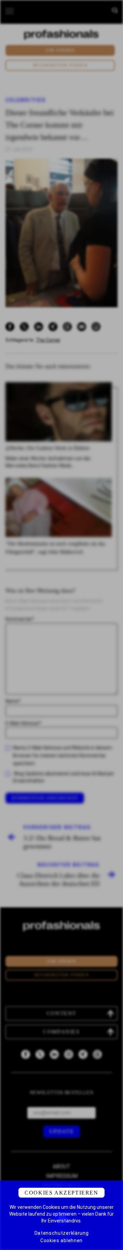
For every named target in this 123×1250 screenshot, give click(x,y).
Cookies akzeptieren (61, 1193)
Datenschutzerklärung (62, 1233)
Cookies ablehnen (61, 1240)
